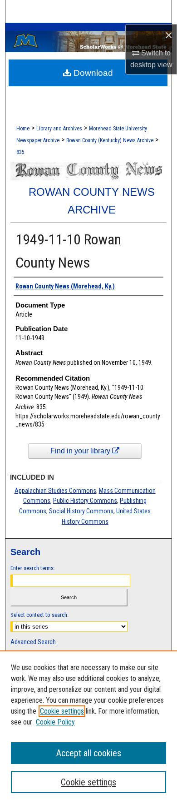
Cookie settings (62, 711)
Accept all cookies (88, 753)
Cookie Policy (55, 722)
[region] (88, 727)
